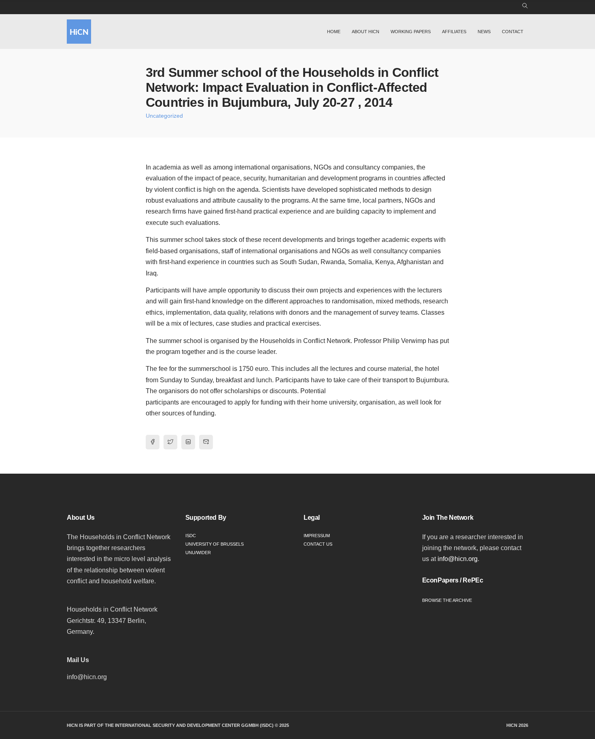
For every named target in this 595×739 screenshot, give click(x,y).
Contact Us (318, 544)
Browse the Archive (447, 600)
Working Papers (411, 31)
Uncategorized (164, 115)
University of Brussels (214, 544)
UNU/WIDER (198, 552)
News (484, 31)
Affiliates (454, 31)
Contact (512, 31)
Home (333, 31)
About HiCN (365, 31)
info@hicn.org (458, 558)
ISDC (190, 535)
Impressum (317, 535)
